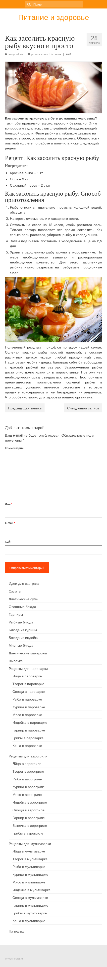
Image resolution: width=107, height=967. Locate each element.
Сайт (8, 541)
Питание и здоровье (53, 16)
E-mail (10, 523)
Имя (8, 504)
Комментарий (14, 448)
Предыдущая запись (25, 407)
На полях (55, 54)
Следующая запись (83, 407)
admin (19, 54)
